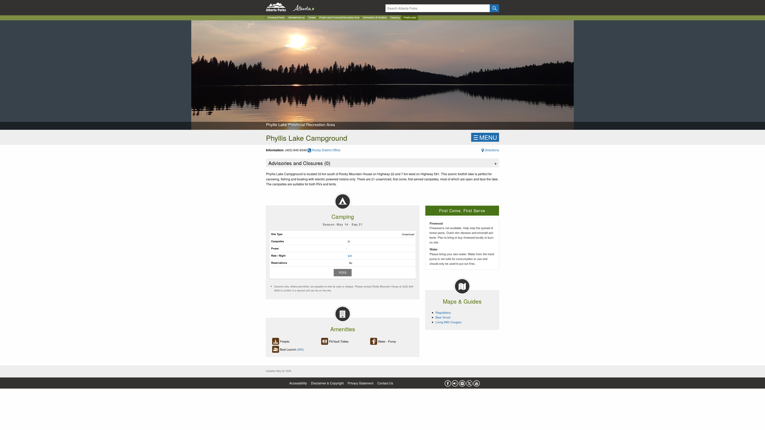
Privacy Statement (360, 383)
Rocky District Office (325, 150)
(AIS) (300, 349)
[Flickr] (455, 382)
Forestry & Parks (276, 17)
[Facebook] (448, 382)
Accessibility (298, 383)
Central (312, 17)
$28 (350, 256)
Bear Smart (442, 317)
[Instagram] (462, 382)
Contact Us (385, 383)
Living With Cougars (448, 322)
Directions (491, 150)
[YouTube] (476, 382)
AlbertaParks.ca (296, 17)
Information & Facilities (375, 17)
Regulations (443, 312)
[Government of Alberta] (302, 7)
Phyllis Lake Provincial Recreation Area (339, 17)
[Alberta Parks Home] (278, 7)
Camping (395, 17)
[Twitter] (469, 382)
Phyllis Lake (410, 17)
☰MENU (485, 137)
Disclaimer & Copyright (327, 383)
